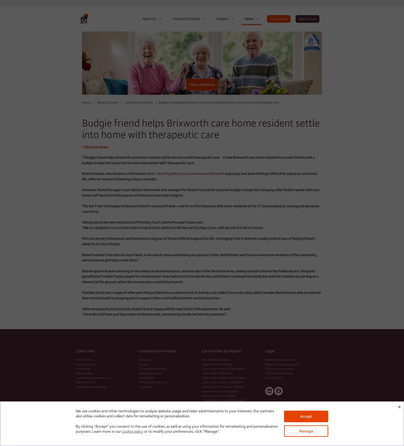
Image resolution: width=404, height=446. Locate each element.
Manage (306, 431)
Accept (306, 416)
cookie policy (132, 431)
